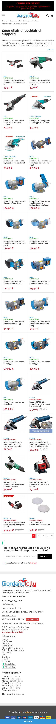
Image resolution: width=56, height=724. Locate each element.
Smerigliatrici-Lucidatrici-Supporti (14, 24)
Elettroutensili (15, 21)
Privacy (33, 563)
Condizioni (7, 646)
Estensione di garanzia (13, 650)
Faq (4, 655)
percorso (31, 619)
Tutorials (6, 661)
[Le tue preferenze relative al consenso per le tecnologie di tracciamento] (2, 543)
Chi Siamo (7, 641)
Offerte (5, 644)
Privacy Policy (10, 667)
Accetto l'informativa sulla (21, 563)
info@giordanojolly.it (18, 629)
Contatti (6, 657)
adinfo (28, 712)
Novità (5, 659)
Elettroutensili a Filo (30, 21)
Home (4, 21)
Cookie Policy (10, 664)
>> (52, 536)
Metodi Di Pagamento (12, 648)
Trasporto (6, 652)
